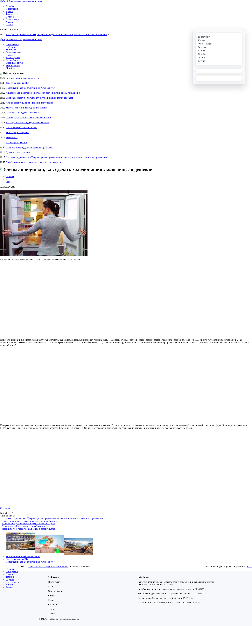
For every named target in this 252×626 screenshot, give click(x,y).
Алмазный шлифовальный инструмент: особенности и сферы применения (43, 93)
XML (249, 566)
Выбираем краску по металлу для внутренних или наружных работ (39, 98)
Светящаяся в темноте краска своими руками (28, 117)
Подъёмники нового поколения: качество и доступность (34, 162)
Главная (10, 176)
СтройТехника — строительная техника (48, 566)
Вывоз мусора (13, 57)
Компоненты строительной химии (23, 78)
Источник (5, 508)
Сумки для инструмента (18, 152)
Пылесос (10, 55)
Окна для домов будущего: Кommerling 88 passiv (30, 147)
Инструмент (12, 9)
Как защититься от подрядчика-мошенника (27, 122)
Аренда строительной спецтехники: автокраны (29, 102)
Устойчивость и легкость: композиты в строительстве (28, 529)
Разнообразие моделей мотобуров (22, 112)
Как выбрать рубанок (16, 142)
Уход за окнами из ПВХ (17, 83)
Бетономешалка (13, 52)
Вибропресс (12, 47)
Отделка (10, 16)
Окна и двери (12, 19)
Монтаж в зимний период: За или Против (27, 107)
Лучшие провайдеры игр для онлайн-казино (24, 526)
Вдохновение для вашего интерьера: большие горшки (28, 523)
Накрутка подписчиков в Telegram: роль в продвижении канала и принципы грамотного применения (56, 34)
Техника (10, 14)
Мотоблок (11, 49)
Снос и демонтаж (14, 63)
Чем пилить (12, 137)
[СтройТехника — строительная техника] (21, 1)
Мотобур (10, 68)
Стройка (10, 6)
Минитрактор (13, 65)
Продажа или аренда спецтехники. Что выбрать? (30, 88)
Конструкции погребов (17, 132)
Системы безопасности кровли (21, 127)
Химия (9, 22)
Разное (9, 24)
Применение (12, 44)
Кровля (9, 11)
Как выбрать (12, 60)
